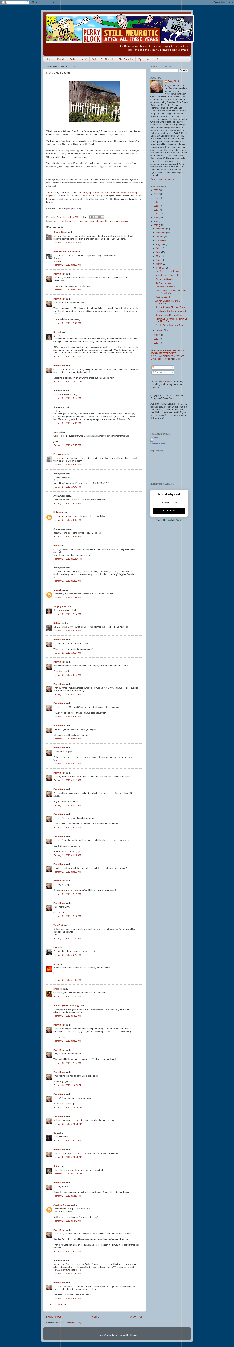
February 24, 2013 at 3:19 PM (67, 1196)
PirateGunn (59, 454)
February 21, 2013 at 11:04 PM (67, 559)
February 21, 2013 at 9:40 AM (67, 323)
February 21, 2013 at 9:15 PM (67, 536)
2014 (156, 222)
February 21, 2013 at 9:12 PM (67, 520)
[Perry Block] (151, 441)
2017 (156, 210)
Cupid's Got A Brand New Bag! (169, 325)
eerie (56, 221)
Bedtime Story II (162, 297)
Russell (57, 332)
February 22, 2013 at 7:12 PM (67, 980)
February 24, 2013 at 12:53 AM (67, 1157)
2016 (156, 214)
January (160, 330)
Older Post (136, 1316)
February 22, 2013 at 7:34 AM (67, 598)
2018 (156, 206)
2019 (156, 202)
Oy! (94, 59)
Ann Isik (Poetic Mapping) (66, 1006)
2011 (156, 339)
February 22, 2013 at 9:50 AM (67, 872)
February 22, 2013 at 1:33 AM (67, 581)
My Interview (144, 59)
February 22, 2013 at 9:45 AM (67, 827)
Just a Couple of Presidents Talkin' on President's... (171, 292)
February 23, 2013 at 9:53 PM (67, 1141)
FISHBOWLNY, (170, 356)
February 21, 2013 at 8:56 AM (67, 265)
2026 (156, 190)
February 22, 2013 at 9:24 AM (67, 631)
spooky (124, 221)
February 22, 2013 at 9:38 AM (67, 739)
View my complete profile (162, 179)
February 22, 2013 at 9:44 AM (67, 805)
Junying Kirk (59, 606)
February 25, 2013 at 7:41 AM (67, 1221)
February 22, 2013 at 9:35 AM (67, 675)
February (160, 268)
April (158, 260)
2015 (156, 218)
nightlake (58, 590)
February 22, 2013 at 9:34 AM (67, 653)
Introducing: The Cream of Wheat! (171, 311)
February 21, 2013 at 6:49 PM (67, 487)
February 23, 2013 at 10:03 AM (67, 1085)
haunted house (97, 221)
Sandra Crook (60, 232)
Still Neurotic (107, 59)
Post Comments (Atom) (70, 1323)
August (159, 244)
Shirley (56, 1166)
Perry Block (59, 274)
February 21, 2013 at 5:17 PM (67, 445)
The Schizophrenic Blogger (167, 271)
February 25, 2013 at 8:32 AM (67, 1251)
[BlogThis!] (93, 217)
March (159, 264)
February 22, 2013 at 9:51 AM (67, 894)
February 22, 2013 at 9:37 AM (67, 717)
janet (55, 432)
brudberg (58, 989)
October (160, 237)
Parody (61, 59)
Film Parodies (126, 59)
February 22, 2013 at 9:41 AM (67, 780)
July (158, 248)
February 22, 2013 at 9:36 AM (67, 694)
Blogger (133, 1335)
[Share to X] (96, 217)
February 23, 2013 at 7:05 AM (67, 1016)
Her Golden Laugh (163, 283)
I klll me (109, 221)
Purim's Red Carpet (164, 279)
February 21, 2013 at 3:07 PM (67, 398)
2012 (156, 335)
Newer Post (53, 1316)
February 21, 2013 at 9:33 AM (67, 290)
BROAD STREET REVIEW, (163, 353)
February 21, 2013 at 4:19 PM (67, 423)
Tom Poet (58, 925)
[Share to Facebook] (99, 217)
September (161, 240)
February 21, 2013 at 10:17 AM (67, 381)
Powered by (161, 520)
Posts (157, 367)
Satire (73, 59)
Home (49, 59)
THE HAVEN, (164, 359)
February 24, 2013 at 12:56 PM (67, 1174)
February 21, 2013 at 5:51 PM (67, 465)
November (161, 233)
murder (117, 221)
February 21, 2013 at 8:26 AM (67, 243)
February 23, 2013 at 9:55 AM (67, 1041)
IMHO (84, 59)
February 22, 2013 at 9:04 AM (67, 614)
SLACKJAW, (156, 356)
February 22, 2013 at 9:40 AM (67, 764)
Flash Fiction (65, 221)
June (158, 252)
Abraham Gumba (61, 1205)
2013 (156, 225)
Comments (159, 372)
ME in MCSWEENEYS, (161, 351)
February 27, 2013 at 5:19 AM (67, 1299)
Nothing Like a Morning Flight (168, 315)
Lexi (55, 947)
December (161, 229)
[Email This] (90, 217)
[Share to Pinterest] (102, 217)
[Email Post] (84, 217)
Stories (160, 59)
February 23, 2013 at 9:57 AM (67, 1063)
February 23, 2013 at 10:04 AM (67, 1107)
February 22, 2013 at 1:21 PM (67, 938)
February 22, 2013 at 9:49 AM (67, 855)
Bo (54, 1133)
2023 (156, 198)
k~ (54, 964)
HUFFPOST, (178, 351)
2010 (156, 343)
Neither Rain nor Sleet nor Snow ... (171, 307)
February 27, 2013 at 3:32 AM (67, 1274)
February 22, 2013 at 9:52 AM (67, 916)
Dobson (57, 623)
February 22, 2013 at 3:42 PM (67, 955)
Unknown (58, 512)
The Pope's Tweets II (165, 287)
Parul (56, 546)
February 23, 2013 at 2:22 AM (67, 996)
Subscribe (169, 510)
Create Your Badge (157, 444)
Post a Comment (58, 1304)
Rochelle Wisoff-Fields (64, 252)
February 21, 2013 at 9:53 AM (67, 357)
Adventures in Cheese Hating (168, 275)
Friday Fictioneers (81, 221)
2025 (156, 194)
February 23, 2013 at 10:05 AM (67, 1124)
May (158, 256)
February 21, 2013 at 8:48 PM (67, 503)
